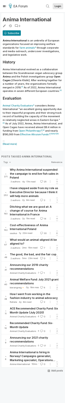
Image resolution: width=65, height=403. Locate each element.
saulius (13, 233)
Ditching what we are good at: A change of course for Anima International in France (31, 210)
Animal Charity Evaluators (23, 273)
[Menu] (4, 6)
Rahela (13, 302)
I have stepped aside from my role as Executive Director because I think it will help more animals (34, 192)
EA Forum (20, 6)
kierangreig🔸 (17, 287)
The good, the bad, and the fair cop (33, 254)
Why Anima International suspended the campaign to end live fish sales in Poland (34, 173)
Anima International (20, 364)
